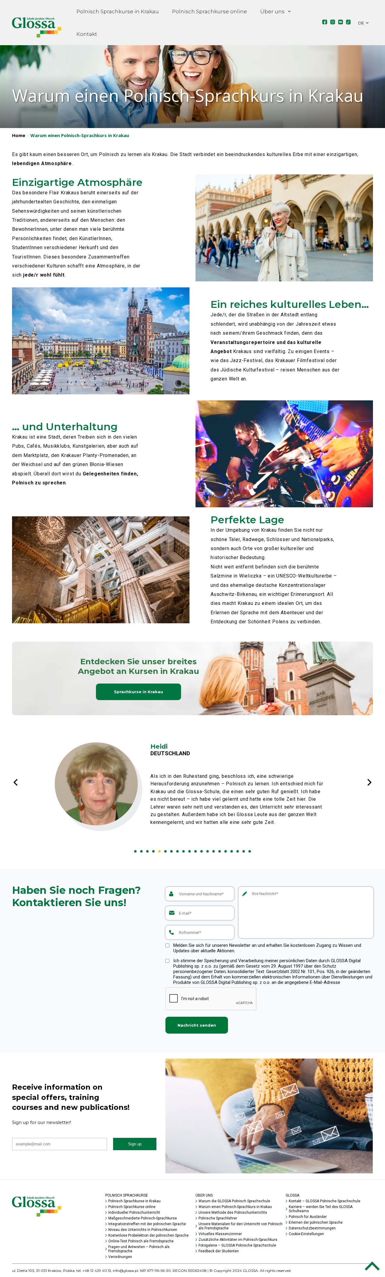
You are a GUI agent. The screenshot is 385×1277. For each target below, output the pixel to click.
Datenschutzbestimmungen (312, 1228)
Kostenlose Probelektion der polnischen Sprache (148, 1235)
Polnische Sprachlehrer (218, 1218)
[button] (135, 851)
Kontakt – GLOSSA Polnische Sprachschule (324, 1201)
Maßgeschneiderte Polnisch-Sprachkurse (142, 1218)
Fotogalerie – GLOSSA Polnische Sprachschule (237, 1245)
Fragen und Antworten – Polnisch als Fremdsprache (139, 1249)
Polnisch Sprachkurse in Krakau (117, 11)
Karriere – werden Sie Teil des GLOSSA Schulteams (321, 1209)
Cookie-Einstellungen (306, 1234)
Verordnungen (120, 1257)
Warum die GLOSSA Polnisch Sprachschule (234, 1201)
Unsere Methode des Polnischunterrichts (233, 1212)
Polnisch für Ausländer (308, 1217)
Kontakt (86, 34)
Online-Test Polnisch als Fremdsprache (141, 1241)
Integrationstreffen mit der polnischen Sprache (147, 1224)
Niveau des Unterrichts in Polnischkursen (142, 1230)
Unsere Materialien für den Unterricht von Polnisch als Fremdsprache (240, 1226)
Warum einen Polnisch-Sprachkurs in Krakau (235, 1207)
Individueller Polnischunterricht (134, 1212)
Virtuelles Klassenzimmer (220, 1234)
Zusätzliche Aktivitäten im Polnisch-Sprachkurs (238, 1240)
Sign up (134, 1144)
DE (361, 22)
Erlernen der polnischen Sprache (316, 1222)
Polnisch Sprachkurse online (209, 11)
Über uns (272, 11)
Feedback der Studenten (219, 1251)
